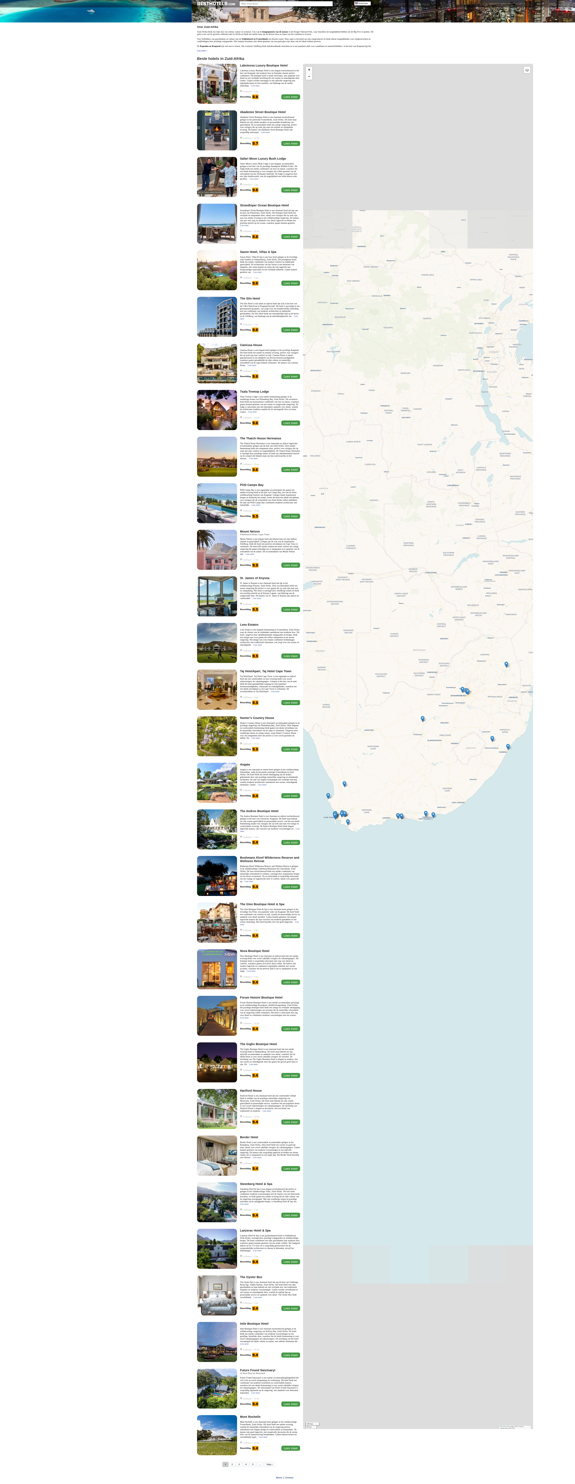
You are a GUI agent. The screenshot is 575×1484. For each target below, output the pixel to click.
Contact (289, 1478)
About (279, 1478)
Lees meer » (202, 51)
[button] (506, 665)
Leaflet (503, 1426)
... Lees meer (254, 86)
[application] (418, 746)
